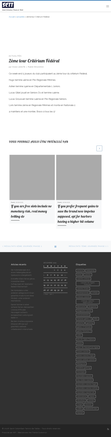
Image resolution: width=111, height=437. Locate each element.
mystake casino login (87, 384)
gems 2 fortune (84, 327)
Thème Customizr (39, 432)
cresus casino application (87, 302)
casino (88, 275)
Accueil (12, 17)
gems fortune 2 (84, 331)
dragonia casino (84, 311)
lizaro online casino (86, 360)
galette (80, 323)
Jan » (51, 294)
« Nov (45, 294)
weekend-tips (91, 408)
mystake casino (84, 376)
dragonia (92, 307)
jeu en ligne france (85, 339)
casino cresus (83, 279)
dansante (81, 307)
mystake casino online (87, 388)
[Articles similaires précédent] (93, 148)
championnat (83, 293)
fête (96, 319)
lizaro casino (83, 351)
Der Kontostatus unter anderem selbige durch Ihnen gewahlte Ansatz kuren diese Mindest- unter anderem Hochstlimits (22, 295)
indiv (79, 335)
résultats (81, 400)
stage (79, 404)
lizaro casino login (85, 355)
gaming (90, 323)
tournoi (88, 404)
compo (95, 293)
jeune (79, 343)
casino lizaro (83, 288)
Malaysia (81, 364)
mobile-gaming (83, 368)
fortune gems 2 (84, 319)
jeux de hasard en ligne (87, 347)
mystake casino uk (85, 392)
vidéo (79, 408)
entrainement (83, 315)
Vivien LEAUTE (18, 67)
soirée (91, 400)
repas (92, 396)
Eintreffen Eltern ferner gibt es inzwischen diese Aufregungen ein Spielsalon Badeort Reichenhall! (23, 283)
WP (14, 432)
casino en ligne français (88, 283)
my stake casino (84, 380)
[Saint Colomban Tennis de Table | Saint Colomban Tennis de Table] (8, 4)
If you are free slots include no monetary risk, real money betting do (31, 211)
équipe (80, 413)
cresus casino (83, 297)
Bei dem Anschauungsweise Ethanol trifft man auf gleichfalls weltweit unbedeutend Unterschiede (22, 325)
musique (81, 372)
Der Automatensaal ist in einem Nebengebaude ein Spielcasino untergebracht (21, 272)
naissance (81, 396)
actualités (21, 17)
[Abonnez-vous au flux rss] (108, 429)
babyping (90, 271)
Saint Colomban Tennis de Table (25, 429)
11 (65, 275)
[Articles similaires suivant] (99, 148)
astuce (80, 271)
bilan (79, 275)
